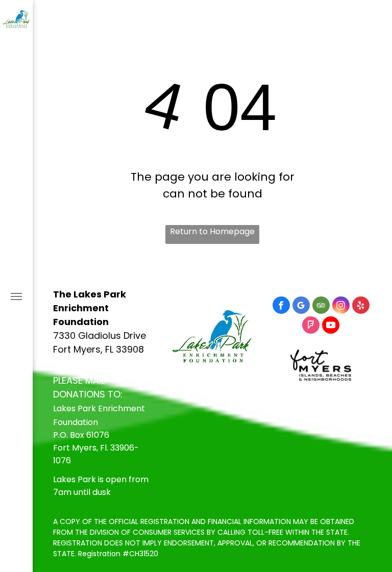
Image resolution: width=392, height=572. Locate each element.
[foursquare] (311, 326)
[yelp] (361, 306)
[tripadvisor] (321, 306)
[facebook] (281, 306)
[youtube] (330, 326)
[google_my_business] (301, 306)
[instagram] (341, 306)
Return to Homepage (212, 231)
